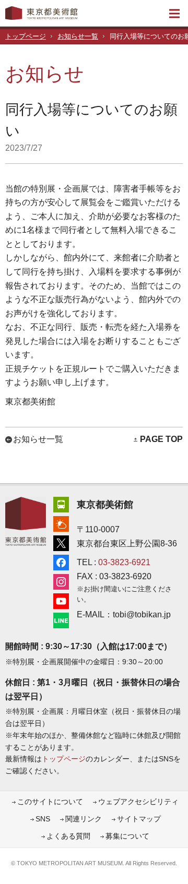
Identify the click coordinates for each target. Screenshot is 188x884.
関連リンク (83, 819)
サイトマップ (139, 819)
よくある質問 (68, 836)
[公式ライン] (61, 619)
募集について (127, 836)
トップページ (25, 36)
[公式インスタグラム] (61, 580)
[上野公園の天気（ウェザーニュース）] (61, 522)
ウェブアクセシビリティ (138, 802)
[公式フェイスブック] (61, 561)
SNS (43, 819)
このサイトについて (50, 802)
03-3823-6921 (124, 562)
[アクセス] (61, 503)
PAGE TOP (161, 439)
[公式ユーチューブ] (61, 599)
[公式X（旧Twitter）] (61, 541)
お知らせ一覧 (77, 36)
